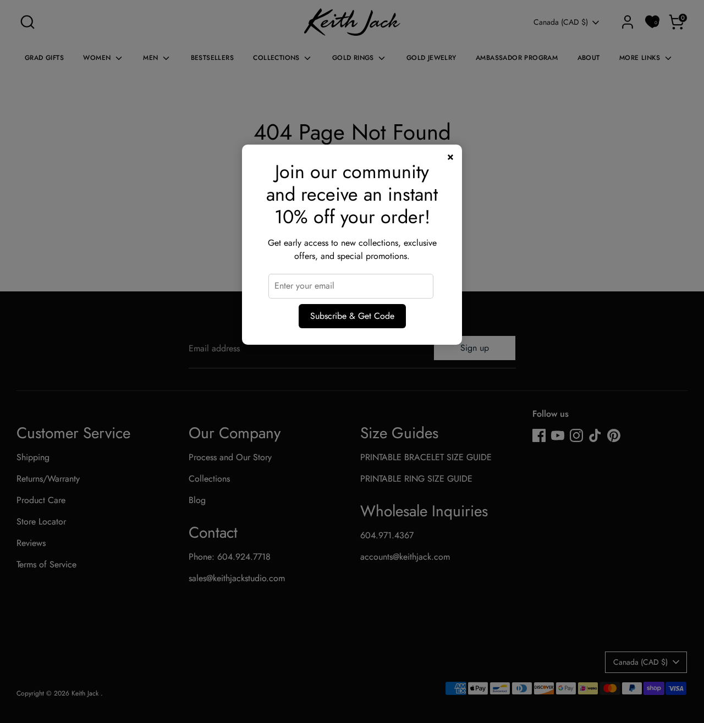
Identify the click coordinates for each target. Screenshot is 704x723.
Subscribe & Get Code (352, 316)
